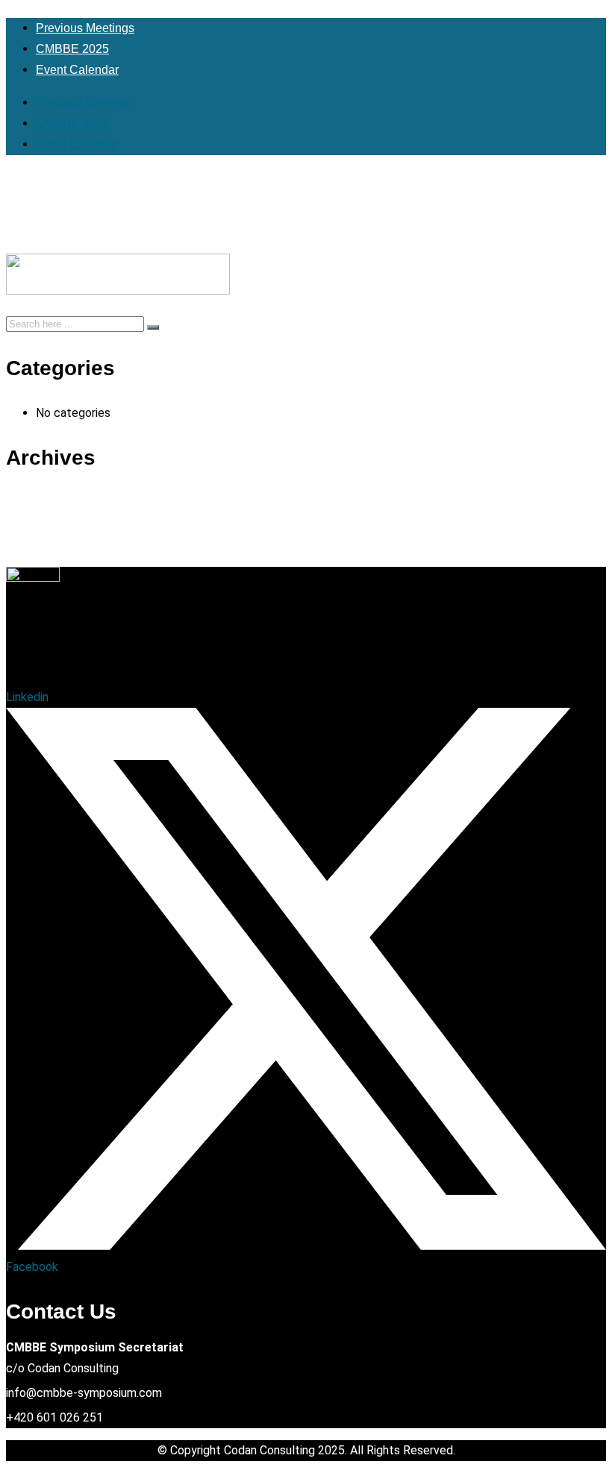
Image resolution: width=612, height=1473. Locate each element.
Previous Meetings (85, 28)
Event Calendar (77, 69)
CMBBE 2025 (72, 49)
